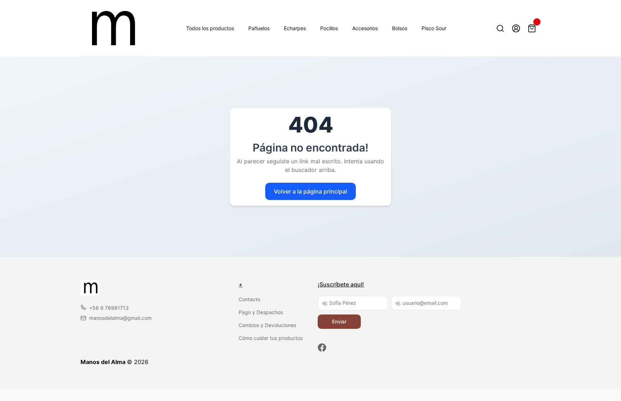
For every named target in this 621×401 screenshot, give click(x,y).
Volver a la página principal (310, 191)
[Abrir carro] (532, 28)
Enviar (339, 321)
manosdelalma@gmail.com (120, 318)
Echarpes (295, 28)
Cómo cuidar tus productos (271, 338)
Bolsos (399, 28)
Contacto (249, 299)
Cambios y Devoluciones (267, 325)
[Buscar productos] (500, 28)
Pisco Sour (434, 28)
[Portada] (110, 28)
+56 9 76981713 (109, 308)
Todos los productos (210, 28)
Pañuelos (259, 28)
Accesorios (365, 28)
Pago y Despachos (261, 312)
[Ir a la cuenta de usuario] (516, 28)
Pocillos (329, 28)
